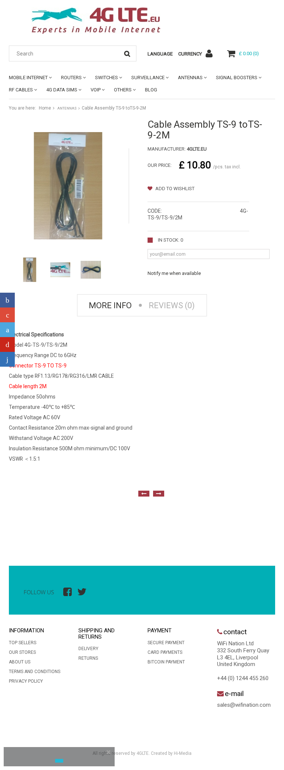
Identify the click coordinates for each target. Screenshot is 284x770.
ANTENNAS (190, 77)
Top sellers (22, 642)
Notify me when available (174, 273)
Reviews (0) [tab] (172, 305)
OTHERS (123, 90)
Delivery (88, 648)
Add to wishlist (174, 188)
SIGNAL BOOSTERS (236, 77)
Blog (151, 90)
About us (19, 662)
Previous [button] (143, 494)
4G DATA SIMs (61, 90)
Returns (88, 658)
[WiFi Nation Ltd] (96, 20)
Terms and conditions (34, 671)
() (249, 53)
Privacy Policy (26, 681)
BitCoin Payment (166, 662)
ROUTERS (71, 77)
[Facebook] (7, 300)
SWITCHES (106, 77)
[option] (16, 525)
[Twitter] (7, 329)
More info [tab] (110, 305)
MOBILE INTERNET (28, 77)
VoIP (96, 90)
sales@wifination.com (244, 705)
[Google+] (7, 314)
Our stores (22, 652)
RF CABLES (21, 90)
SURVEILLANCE (148, 77)
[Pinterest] (7, 344)
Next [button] (158, 494)
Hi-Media (183, 753)
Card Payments (165, 652)
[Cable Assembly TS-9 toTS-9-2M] (29, 269)
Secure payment (166, 642)
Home (45, 108)
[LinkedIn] (7, 359)
